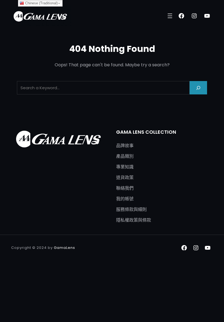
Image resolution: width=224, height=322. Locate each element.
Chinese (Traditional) (41, 3)
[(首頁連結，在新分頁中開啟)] (41, 16)
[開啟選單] (170, 16)
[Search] (198, 87)
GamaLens (64, 247)
